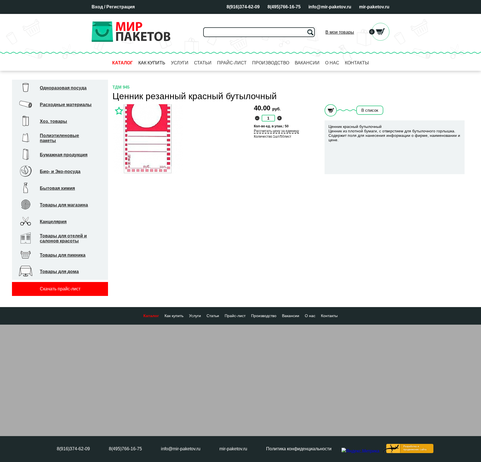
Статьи (203, 62)
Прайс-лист (232, 62)
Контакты (357, 62)
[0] (380, 39)
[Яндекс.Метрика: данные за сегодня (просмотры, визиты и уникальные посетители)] (360, 451)
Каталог (122, 62)
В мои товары (339, 32)
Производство (270, 62)
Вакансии (307, 62)
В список (369, 110)
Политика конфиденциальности (299, 448)
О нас (332, 62)
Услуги (179, 62)
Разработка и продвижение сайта (414, 448)
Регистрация (120, 6)
